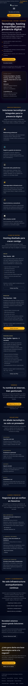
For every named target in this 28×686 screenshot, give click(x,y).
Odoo (17, 683)
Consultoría (12, 683)
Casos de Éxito (10, 678)
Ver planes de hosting (14, 11)
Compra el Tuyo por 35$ (14, 404)
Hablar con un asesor (14, 15)
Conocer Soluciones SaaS (9, 636)
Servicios (16, 678)
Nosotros (4, 678)
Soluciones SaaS (5, 683)
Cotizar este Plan (14, 288)
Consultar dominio (7, 63)
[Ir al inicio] (14, 6)
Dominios (4, 680)
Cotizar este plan (14, 328)
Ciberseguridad (10, 680)
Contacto (21, 683)
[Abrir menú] (14, 8)
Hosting (20, 678)
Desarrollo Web (18, 680)
